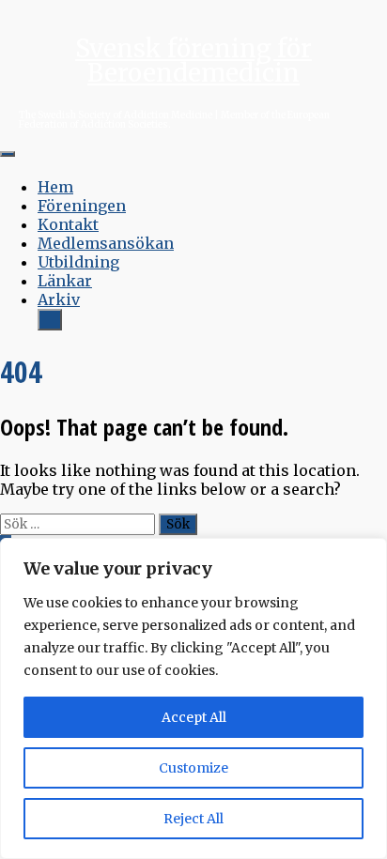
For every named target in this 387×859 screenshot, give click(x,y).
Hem (55, 186)
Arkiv (59, 299)
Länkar (65, 280)
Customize (193, 767)
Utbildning (78, 262)
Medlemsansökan (106, 243)
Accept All (194, 717)
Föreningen (82, 205)
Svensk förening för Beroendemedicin (193, 60)
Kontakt (68, 224)
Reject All (193, 818)
